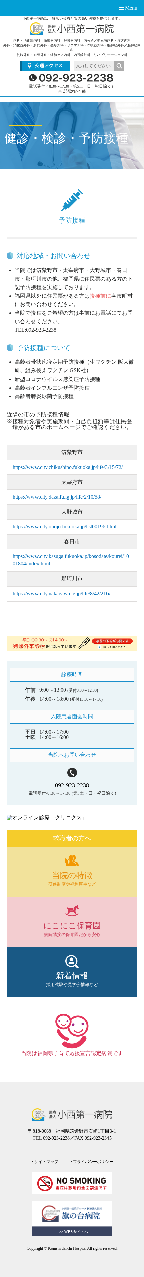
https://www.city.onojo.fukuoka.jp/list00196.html (64, 526)
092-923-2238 (72, 785)
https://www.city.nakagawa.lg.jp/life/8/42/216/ (61, 593)
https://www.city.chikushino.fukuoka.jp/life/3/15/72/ (68, 467)
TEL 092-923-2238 (51, 1138)
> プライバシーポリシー (91, 1161)
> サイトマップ (44, 1161)
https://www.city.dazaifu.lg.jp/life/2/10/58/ (57, 497)
